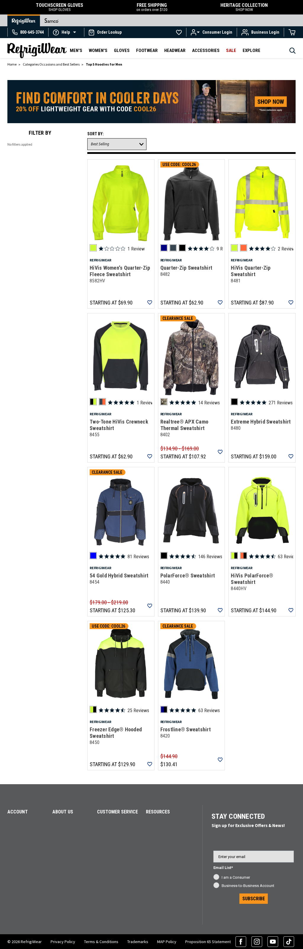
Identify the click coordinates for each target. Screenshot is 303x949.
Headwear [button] (175, 50)
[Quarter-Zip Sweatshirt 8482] (191, 203)
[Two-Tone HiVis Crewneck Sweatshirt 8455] (121, 356)
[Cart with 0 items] (292, 32)
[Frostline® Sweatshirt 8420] (191, 664)
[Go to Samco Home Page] (51, 20)
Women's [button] (98, 50)
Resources (158, 812)
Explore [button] (251, 50)
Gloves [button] (122, 50)
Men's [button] (76, 50)
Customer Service (117, 812)
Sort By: (95, 133)
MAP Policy (166, 941)
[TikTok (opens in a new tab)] (288, 941)
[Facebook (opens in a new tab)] (241, 941)
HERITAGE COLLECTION (244, 7)
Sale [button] (231, 50)
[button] (66, 32)
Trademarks (137, 941)
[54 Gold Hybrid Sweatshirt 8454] (121, 510)
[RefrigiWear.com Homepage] (37, 50)
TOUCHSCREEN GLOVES (59, 7)
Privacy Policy (63, 941)
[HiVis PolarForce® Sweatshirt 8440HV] (262, 510)
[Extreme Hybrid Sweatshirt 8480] (262, 356)
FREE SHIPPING (151, 7)
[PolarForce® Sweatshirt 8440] (191, 510)
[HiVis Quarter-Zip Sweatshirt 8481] (262, 203)
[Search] (292, 52)
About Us (62, 812)
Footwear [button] (147, 50)
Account (17, 812)
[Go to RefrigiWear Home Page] (23, 20)
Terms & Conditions (101, 941)
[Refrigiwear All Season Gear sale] (151, 104)
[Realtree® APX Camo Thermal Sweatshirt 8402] (191, 356)
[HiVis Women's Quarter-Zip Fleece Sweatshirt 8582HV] (121, 203)
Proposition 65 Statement (208, 941)
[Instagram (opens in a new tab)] (257, 941)
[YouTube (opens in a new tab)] (272, 941)
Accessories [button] (206, 50)
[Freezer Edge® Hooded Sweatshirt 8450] (121, 664)
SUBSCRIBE (253, 898)
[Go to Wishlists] (179, 32)
